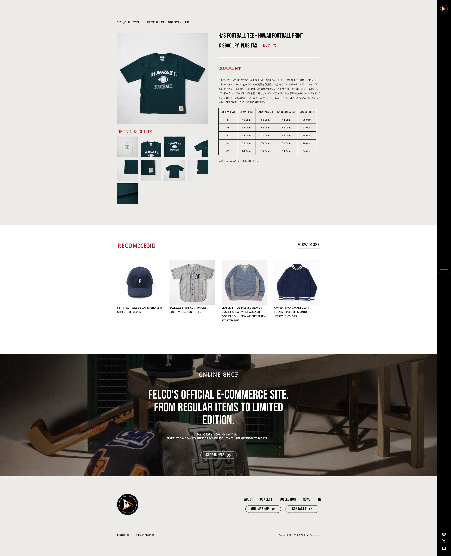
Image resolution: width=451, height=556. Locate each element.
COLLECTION (133, 22)
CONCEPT (266, 499)
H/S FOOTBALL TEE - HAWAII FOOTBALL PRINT (168, 22)
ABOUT (248, 499)
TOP (119, 22)
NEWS (306, 499)
